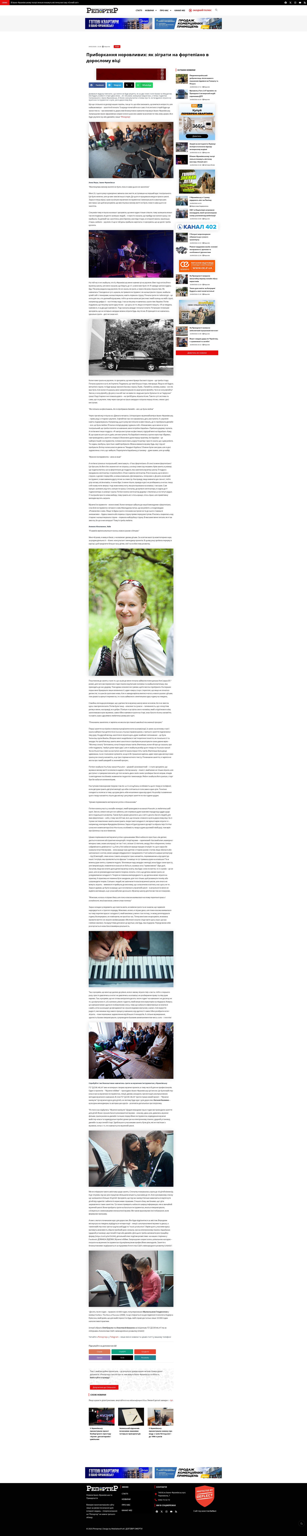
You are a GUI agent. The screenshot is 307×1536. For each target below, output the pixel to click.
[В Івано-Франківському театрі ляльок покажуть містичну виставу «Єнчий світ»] (182, 159)
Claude (99, 1352)
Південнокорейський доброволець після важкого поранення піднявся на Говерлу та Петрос (204, 79)
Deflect (213, 1511)
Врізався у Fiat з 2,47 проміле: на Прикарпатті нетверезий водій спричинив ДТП (203, 93)
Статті (139, 10)
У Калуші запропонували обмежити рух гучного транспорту (200, 237)
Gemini (99, 1358)
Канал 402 (179, 10)
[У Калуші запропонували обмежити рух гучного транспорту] (182, 237)
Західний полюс (202, 10)
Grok (122, 1358)
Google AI (145, 1352)
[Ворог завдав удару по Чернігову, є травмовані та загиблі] (182, 342)
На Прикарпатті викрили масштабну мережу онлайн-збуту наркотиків (203, 278)
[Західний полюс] (190, 10)
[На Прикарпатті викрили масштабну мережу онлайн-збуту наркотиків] (182, 279)
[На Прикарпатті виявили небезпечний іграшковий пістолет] (182, 331)
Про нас (164, 10)
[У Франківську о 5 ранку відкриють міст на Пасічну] (182, 201)
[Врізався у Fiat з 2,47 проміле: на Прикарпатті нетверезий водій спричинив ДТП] (182, 94)
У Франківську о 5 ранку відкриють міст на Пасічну (201, 198)
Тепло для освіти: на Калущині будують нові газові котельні (202, 289)
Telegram (114, 1337)
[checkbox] (302, 1523)
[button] (97, 85)
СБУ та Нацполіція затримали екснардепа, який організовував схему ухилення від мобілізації (203, 212)
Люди (117, 46)
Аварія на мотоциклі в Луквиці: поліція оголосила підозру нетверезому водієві (203, 146)
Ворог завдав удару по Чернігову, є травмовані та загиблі (204, 340)
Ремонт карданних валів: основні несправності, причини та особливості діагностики (203, 249)
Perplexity (145, 1358)
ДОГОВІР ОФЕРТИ (134, 1528)
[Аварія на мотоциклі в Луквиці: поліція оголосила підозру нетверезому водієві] (182, 147)
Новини (149, 10)
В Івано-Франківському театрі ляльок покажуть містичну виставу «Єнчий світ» (202, 159)
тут (171, 1400)
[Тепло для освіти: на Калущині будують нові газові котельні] (182, 291)
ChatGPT (122, 1352)
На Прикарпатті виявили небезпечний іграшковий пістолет (204, 329)
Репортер (125, 117)
